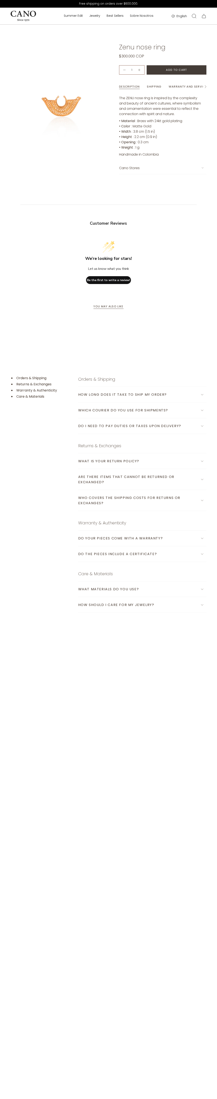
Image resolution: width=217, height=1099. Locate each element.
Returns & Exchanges (33, 384)
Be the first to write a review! (108, 280)
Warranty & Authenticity (36, 390)
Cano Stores (129, 168)
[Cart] (204, 16)
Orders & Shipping (31, 378)
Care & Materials (30, 396)
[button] (94, 16)
